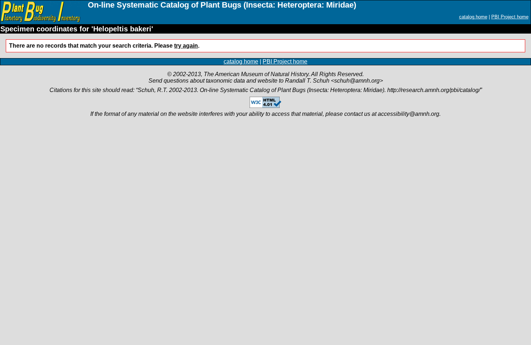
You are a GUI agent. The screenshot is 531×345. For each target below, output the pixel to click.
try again (186, 46)
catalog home (473, 16)
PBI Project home (509, 16)
